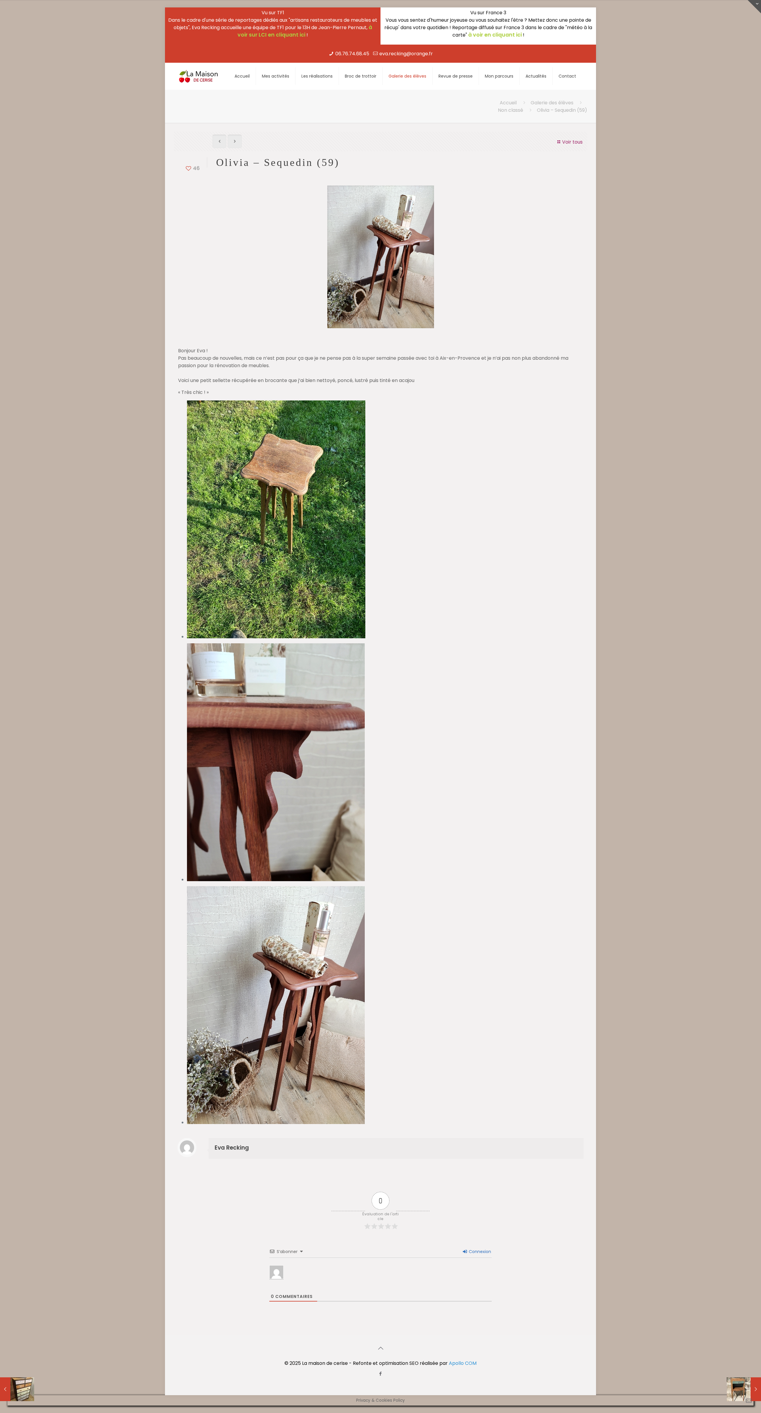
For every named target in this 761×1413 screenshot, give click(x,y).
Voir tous (572, 142)
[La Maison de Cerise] (198, 76)
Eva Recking (232, 1148)
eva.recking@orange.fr (406, 53)
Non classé (510, 110)
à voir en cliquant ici (495, 34)
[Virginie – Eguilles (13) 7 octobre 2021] (744, 1389)
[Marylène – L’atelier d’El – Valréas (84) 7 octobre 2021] (17, 1389)
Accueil (508, 102)
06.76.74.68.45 (352, 53)
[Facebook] (381, 1373)
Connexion (479, 1252)
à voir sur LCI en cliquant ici (305, 31)
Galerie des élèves (552, 102)
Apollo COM (463, 1363)
